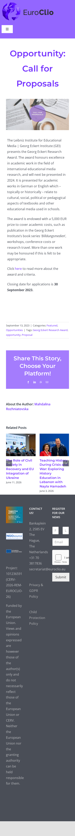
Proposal (27, 335)
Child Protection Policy (37, 618)
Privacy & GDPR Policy (36, 591)
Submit (60, 577)
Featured (52, 325)
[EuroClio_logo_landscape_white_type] (28, 3)
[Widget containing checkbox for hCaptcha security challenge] (60, 557)
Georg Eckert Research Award (50, 330)
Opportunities (14, 330)
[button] (9, 463)
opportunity (13, 335)
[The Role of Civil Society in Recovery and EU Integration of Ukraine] (21, 436)
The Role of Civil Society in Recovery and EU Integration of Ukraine (20, 469)
